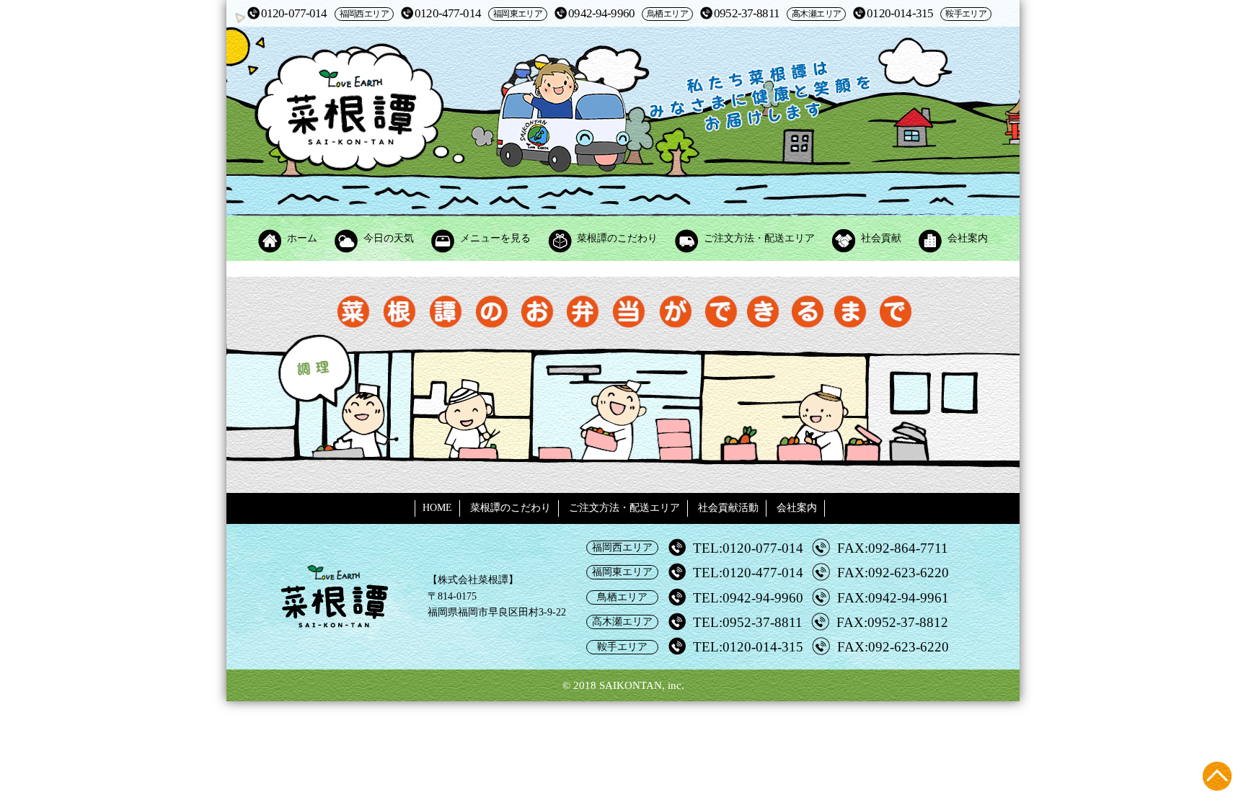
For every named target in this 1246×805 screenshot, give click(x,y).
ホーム (302, 238)
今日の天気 (388, 238)
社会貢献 (881, 238)
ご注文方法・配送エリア (759, 238)
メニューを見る (495, 238)
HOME (437, 507)
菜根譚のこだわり (617, 238)
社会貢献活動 (728, 507)
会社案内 (967, 238)
